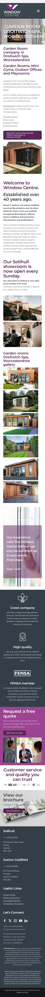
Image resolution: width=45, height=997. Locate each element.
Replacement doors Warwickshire (30, 983)
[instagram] (15, 920)
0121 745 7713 (12, 837)
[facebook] (4, 920)
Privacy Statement (11, 898)
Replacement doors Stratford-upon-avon (19, 981)
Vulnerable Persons (12, 901)
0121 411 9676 (12, 866)
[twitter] (10, 920)
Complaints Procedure (13, 904)
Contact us (8, 106)
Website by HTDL (22, 992)
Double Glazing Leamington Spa (29, 975)
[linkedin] (25, 920)
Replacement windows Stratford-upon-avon (17, 977)
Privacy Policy (9, 895)
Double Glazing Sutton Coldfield (14, 971)
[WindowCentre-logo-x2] (12, 5)
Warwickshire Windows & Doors (19, 973)
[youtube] (20, 920)
